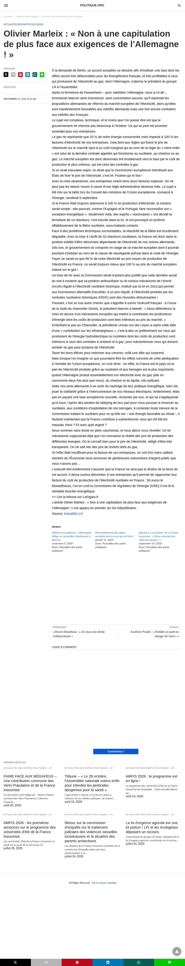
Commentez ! (115, 751)
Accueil (8, 17)
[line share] (42, 74)
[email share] (13, 74)
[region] (116, 588)
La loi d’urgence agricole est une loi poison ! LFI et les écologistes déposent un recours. (152, 827)
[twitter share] (6, 74)
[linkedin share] (27, 74)
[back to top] (176, 951)
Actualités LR (73, 513)
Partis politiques (27, 17)
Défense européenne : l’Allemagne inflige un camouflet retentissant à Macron (71, 536)
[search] (179, 5)
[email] (46, 962)
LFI (50, 768)
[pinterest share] (20, 74)
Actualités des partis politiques (62, 17)
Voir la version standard (104, 882)
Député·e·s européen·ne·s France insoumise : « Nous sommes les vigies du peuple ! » (158, 536)
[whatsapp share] (35, 74)
